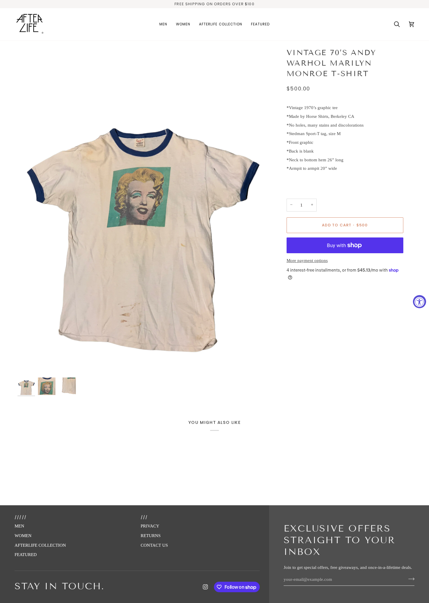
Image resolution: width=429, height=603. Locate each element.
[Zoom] (141, 212)
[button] (163, 24)
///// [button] (21, 517)
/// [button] (144, 517)
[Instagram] (205, 587)
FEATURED (26, 554)
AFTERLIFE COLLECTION (40, 545)
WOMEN (23, 535)
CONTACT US (154, 545)
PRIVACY (150, 526)
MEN (19, 526)
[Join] (409, 578)
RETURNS (151, 535)
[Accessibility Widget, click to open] (419, 301)
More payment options (307, 260)
